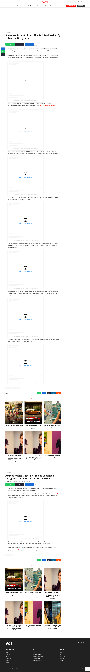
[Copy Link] (19, 44)
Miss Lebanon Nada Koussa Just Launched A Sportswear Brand (52, 426)
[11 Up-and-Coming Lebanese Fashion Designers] (52, 442)
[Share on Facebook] (29, 44)
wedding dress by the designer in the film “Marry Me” (28, 549)
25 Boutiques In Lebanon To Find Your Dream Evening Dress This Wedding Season (52, 627)
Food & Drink (31, 5)
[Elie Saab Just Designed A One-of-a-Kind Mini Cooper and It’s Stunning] (33, 412)
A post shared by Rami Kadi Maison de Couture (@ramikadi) (25, 240)
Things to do (40, 5)
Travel (46, 5)
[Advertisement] (45, 18)
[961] (45, 2)
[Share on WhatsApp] (10, 44)
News (18, 5)
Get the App (80, 5)
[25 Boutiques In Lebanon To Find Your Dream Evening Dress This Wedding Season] (52, 612)
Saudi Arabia (9, 388)
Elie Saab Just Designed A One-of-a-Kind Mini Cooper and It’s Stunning (33, 427)
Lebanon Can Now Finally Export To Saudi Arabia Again (14, 426)
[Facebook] (3, 48)
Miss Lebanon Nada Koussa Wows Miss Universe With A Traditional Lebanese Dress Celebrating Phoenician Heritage (14, 458)
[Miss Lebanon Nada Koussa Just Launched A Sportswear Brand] (52, 412)
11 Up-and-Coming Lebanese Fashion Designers (52, 456)
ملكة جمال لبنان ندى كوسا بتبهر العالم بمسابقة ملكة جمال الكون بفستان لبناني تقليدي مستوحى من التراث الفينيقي (33, 458)
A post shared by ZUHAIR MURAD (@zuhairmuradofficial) (26, 100)
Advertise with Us (71, 5)
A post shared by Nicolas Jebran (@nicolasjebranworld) (25, 382)
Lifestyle (24, 5)
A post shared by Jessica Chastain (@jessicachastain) (25, 538)
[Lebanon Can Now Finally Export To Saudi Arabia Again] (14, 412)
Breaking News (60, 5)
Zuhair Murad (16, 388)
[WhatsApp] (3, 51)
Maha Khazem (9, 41)
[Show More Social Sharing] (35, 44)
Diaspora (52, 5)
